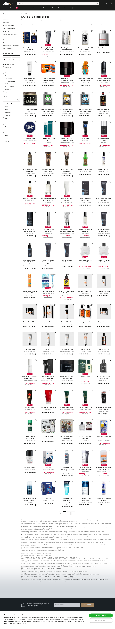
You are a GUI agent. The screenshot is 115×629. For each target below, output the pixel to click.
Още (61, 20)
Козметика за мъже (36, 13)
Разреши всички (101, 615)
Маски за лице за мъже (9, 28)
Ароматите (24, 534)
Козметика (28, 13)
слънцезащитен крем (105, 563)
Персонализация (100, 620)
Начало (23, 13)
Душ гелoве (6, 31)
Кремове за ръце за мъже (10, 34)
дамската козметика (26, 544)
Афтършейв (6, 37)
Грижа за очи (6, 22)
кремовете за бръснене (27, 537)
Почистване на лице (8, 25)
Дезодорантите (25, 573)
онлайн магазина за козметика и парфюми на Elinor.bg (89, 579)
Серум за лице (7, 19)
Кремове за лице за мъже (10, 17)
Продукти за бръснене (9, 42)
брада (26, 561)
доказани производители (61, 569)
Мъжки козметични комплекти (11, 45)
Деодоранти (6, 40)
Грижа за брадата (8, 48)
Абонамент (87, 604)
